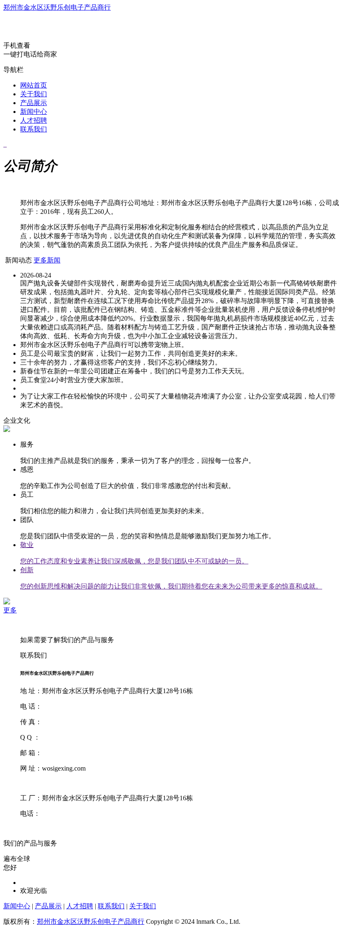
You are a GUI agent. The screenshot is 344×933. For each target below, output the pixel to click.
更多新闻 (47, 260)
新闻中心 (33, 111)
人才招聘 (33, 120)
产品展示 (33, 102)
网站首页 (33, 85)
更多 (10, 610)
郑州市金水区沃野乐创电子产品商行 (57, 7)
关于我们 (33, 94)
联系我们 (33, 129)
